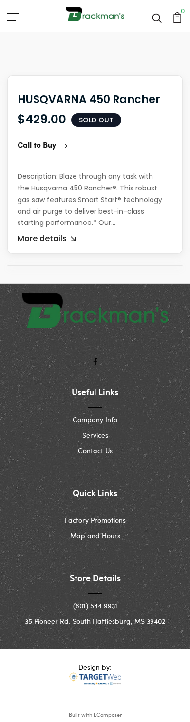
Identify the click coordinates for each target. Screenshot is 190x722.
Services (95, 435)
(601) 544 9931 (95, 605)
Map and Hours (95, 535)
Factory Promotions (95, 520)
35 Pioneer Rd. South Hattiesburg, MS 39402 (95, 621)
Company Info (95, 419)
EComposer (108, 714)
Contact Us (95, 450)
